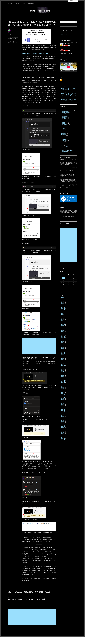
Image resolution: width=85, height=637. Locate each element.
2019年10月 (63, 397)
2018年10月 (63, 411)
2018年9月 (62, 413)
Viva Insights (64, 135)
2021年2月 (62, 377)
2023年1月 (62, 349)
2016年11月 (63, 439)
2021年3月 (62, 376)
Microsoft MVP (64, 151)
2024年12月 (63, 321)
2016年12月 (63, 438)
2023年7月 (62, 342)
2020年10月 (63, 382)
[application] (68, 67)
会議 (9, 42)
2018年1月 (62, 422)
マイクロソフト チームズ (12, 41)
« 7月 (63, 288)
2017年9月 (62, 427)
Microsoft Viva (63, 134)
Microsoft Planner (65, 118)
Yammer (63, 132)
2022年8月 (62, 355)
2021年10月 (63, 368)
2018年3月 (62, 420)
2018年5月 (62, 417)
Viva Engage (64, 136)
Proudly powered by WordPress (13, 631)
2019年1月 (62, 408)
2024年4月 (62, 331)
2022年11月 (63, 352)
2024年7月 (62, 327)
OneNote (63, 128)
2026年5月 (62, 301)
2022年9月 (62, 354)
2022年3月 (62, 361)
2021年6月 (62, 372)
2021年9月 (62, 369)
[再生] (61, 70)
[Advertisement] (39, 346)
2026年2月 (62, 304)
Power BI (63, 141)
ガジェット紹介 (64, 146)
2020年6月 (62, 387)
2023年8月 (62, 341)
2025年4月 (62, 317)
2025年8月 (62, 312)
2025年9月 (62, 310)
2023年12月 (63, 336)
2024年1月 (62, 335)
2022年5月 (62, 359)
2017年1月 (62, 437)
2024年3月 (62, 332)
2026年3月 (62, 303)
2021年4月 (62, 375)
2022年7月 (62, 357)
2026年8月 (62, 297)
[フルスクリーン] (75, 70)
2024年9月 (62, 325)
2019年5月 (62, 403)
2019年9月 (62, 398)
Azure (62, 144)
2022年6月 (62, 358)
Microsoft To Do (64, 123)
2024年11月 (63, 323)
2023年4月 (62, 346)
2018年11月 (63, 410)
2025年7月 (62, 313)
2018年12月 (63, 409)
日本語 (71, 0)
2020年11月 (63, 381)
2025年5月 (62, 315)
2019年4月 (62, 404)
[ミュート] (73, 70)
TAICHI (9, 32)
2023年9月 (62, 340)
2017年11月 (63, 425)
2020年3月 (62, 391)
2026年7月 (62, 298)
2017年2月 (62, 436)
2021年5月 (62, 374)
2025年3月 (62, 318)
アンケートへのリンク (63, 34)
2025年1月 (62, 320)
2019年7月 (62, 400)
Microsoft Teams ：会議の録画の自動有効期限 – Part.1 (35, 53)
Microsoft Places (64, 117)
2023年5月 (62, 344)
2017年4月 (62, 433)
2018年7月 (62, 415)
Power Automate (64, 140)
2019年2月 (62, 406)
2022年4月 (62, 360)
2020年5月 (62, 388)
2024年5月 (62, 330)
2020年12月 (63, 380)
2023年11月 (63, 337)
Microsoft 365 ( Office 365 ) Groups (68, 110)
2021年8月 (62, 370)
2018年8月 (62, 414)
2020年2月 (62, 392)
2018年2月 (62, 421)
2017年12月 (63, 423)
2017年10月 (63, 426)
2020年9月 (62, 383)
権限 (16, 42)
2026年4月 (62, 302)
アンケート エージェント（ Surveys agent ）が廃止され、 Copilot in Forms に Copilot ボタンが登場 (69, 97)
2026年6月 (62, 300)
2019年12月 (63, 394)
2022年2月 (62, 363)
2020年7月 (62, 386)
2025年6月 (62, 314)
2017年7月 (62, 430)
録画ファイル (13, 42)
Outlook (63, 129)
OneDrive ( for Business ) (66, 127)
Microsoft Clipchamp (65, 112)
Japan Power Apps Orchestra (67, 150)
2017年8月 (62, 428)
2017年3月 (62, 434)
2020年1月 (62, 393)
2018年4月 (62, 419)
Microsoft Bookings (65, 111)
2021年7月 (62, 371)
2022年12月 (63, 351)
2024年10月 (63, 324)
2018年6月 (62, 416)
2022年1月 (62, 364)
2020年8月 (62, 385)
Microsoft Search (64, 119)
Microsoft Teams (11, 37)
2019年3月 (62, 405)
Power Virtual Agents (65, 142)
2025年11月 (63, 308)
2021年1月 (62, 379)
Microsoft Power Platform (65, 138)
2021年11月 (63, 366)
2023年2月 (62, 348)
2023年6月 (62, 343)
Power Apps (64, 139)
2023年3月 (62, 347)
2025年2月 (62, 319)
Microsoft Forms (64, 113)
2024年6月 (62, 329)
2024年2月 (62, 334)
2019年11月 (63, 396)
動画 (62, 147)
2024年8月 (62, 326)
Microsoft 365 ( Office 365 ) (65, 108)
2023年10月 (63, 338)
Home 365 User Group (65, 149)
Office (63, 125)
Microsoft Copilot (63, 133)
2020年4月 (62, 389)
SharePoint (15, 38)
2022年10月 (63, 353)
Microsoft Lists (64, 115)
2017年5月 (62, 432)
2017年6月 (62, 431)
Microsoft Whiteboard (65, 124)
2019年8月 (62, 399)
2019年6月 (62, 402)
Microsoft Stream (65, 121)
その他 (62, 145)
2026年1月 (62, 306)
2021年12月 (63, 365)
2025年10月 (63, 309)
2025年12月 (63, 307)
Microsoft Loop (64, 116)
